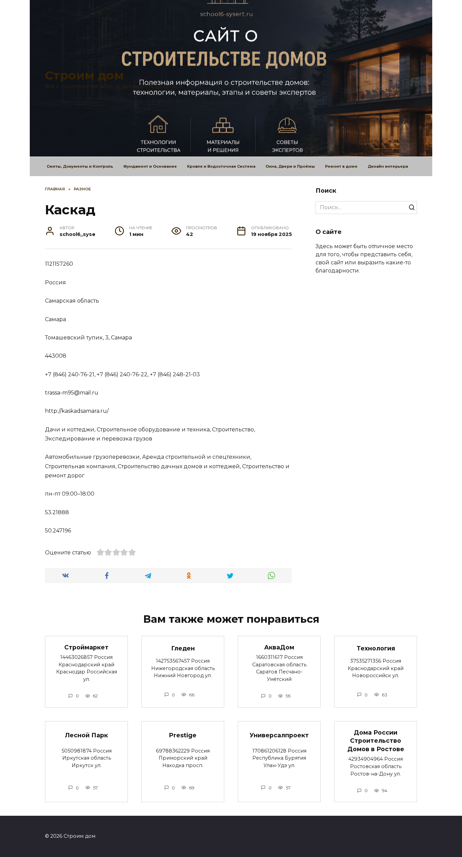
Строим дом (84, 75)
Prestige (183, 735)
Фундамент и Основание (150, 166)
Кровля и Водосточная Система (221, 166)
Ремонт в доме (341, 166)
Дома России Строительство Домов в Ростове (375, 740)
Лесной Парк (86, 735)
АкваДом (279, 646)
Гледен (183, 648)
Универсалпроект (279, 735)
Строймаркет (86, 646)
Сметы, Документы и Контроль (80, 166)
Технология (375, 648)
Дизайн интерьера (388, 166)
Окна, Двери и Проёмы (290, 166)
